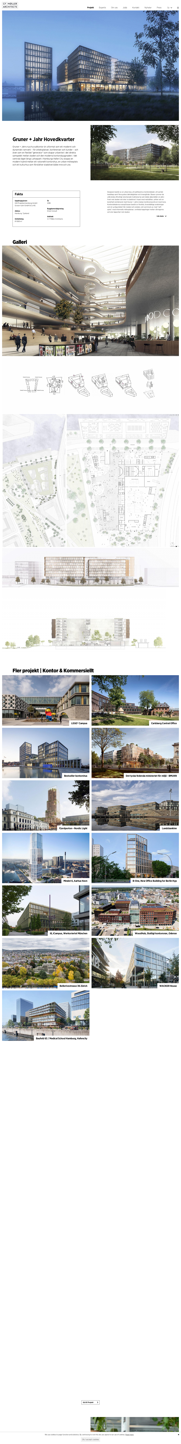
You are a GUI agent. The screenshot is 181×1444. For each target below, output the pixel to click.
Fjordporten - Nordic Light (73, 828)
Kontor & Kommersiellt (68, 670)
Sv (168, 7)
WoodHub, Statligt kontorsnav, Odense (156, 933)
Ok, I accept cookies (90, 1439)
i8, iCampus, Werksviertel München (68, 933)
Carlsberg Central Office (164, 723)
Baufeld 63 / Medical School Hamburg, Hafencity (61, 1038)
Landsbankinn (169, 828)
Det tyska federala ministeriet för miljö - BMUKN (151, 775)
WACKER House (168, 985)
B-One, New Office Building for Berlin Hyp (155, 880)
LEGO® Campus (79, 723)
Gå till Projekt (88, 1402)
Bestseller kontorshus (75, 775)
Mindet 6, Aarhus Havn (75, 880)
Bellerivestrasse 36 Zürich (73, 985)
